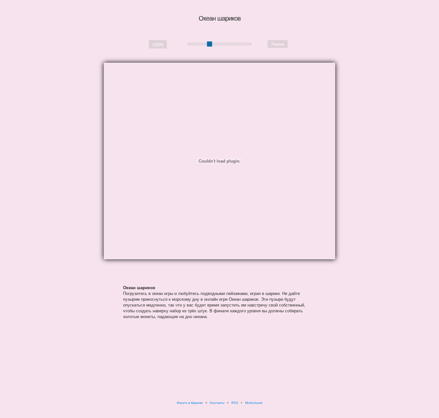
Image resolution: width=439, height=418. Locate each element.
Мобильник (253, 403)
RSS (234, 403)
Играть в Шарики (190, 403)
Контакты (217, 403)
